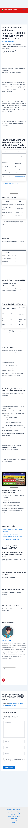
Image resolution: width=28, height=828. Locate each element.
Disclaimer (14, 818)
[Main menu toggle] (24, 10)
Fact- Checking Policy (14, 813)
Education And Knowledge (14, 809)
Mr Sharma (6, 640)
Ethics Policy (14, 815)
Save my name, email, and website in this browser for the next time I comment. (13, 760)
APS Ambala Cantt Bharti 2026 (10, 183)
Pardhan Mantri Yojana (14, 811)
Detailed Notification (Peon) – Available (13, 536)
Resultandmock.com (10, 9)
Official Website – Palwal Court (11, 539)
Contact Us (14, 820)
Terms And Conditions (14, 816)
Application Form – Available (10, 534)
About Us (14, 822)
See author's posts (9, 669)
